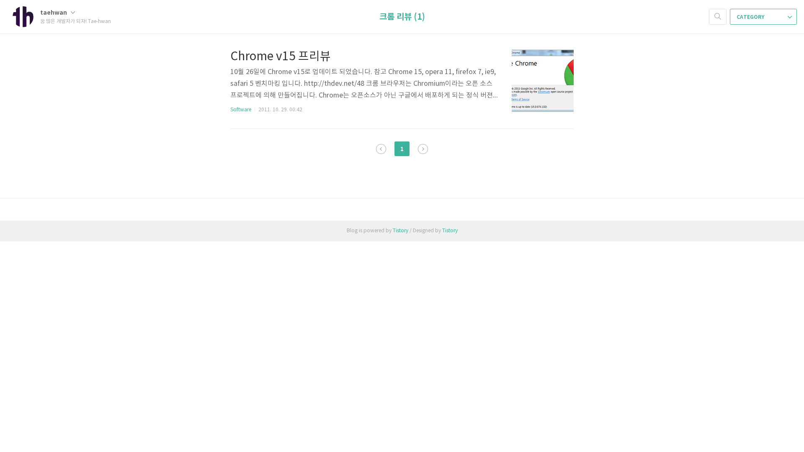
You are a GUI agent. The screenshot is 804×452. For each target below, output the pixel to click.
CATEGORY (751, 17)
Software (240, 110)
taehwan (54, 12)
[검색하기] (717, 16)
